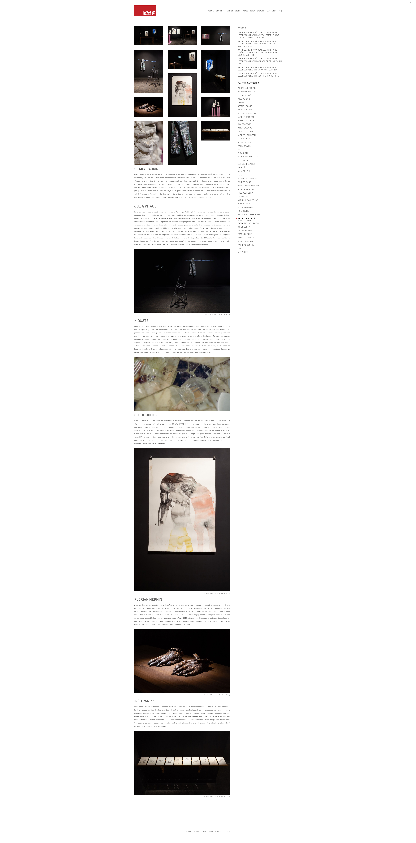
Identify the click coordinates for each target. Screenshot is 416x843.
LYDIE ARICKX (244, 160)
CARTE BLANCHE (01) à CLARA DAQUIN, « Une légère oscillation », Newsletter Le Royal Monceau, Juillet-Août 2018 (259, 35)
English (411, 2)
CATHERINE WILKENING (248, 200)
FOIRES (252, 11)
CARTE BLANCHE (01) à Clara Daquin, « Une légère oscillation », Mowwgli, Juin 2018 (257, 68)
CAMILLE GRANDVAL (246, 237)
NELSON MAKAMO (245, 207)
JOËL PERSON (244, 99)
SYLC (240, 149)
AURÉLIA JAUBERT (246, 189)
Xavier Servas (244, 124)
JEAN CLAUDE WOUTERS (248, 185)
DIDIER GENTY (244, 227)
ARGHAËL (242, 167)
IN (281, 11)
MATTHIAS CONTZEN (246, 245)
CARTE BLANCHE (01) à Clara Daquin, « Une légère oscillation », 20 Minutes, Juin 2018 (258, 74)
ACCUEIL (211, 11)
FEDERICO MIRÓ (244, 95)
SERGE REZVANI (244, 142)
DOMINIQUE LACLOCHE (247, 178)
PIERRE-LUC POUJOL (247, 88)
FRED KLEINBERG (245, 193)
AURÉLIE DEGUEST (246, 117)
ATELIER (237, 11)
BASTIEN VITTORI (245, 109)
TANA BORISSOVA (245, 138)
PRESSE (245, 11)
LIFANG (241, 102)
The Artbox (226, 832)
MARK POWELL (244, 146)
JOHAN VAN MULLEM (246, 91)
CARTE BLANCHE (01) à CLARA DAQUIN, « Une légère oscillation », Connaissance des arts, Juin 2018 (257, 43)
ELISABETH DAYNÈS (246, 164)
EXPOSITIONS (220, 11)
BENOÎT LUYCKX (245, 203)
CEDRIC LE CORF (245, 106)
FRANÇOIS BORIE (245, 234)
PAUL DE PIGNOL (245, 182)
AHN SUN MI (243, 252)
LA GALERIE (260, 11)
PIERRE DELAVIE (245, 230)
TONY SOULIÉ (243, 211)
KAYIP (240, 248)
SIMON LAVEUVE (245, 128)
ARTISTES (230, 11)
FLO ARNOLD (243, 153)
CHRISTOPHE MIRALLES (248, 156)
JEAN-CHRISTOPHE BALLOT (250, 214)
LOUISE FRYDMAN (245, 196)
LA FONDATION (271, 11)
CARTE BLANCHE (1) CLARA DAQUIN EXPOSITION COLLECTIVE (249, 220)
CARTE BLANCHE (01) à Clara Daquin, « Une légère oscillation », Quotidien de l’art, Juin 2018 (260, 61)
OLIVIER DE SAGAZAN (247, 113)
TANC (240, 175)
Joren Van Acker (246, 120)
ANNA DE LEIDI (244, 171)
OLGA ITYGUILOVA (245, 241)
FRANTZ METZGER (245, 131)
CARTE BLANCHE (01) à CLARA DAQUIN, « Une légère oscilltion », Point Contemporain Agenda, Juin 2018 (258, 52)
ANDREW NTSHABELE (247, 135)
